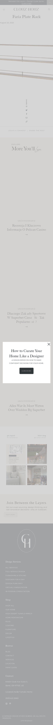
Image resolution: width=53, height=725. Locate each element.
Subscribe (26, 371)
